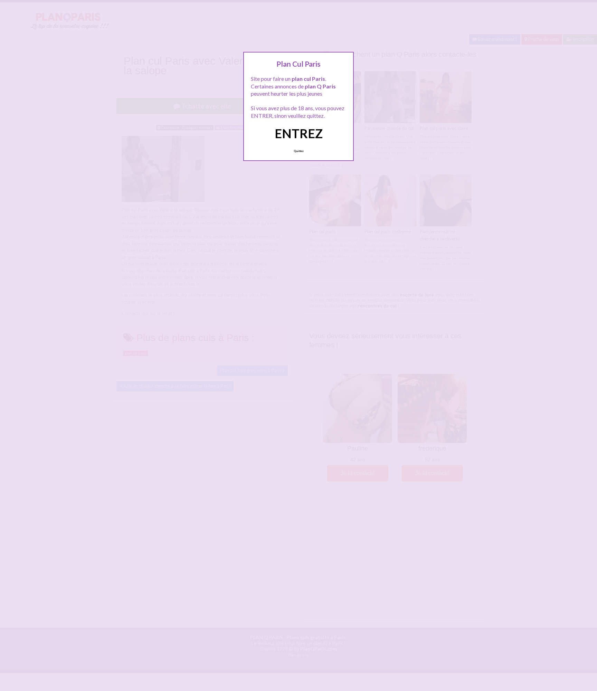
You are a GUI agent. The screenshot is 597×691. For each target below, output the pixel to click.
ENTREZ (299, 133)
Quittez (299, 151)
